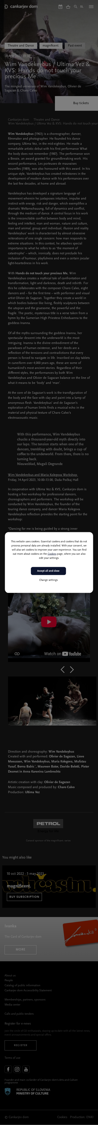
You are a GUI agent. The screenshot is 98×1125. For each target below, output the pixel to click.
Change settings (48, 580)
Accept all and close (48, 571)
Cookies (52, 554)
